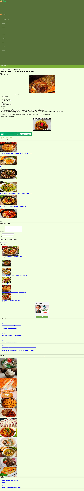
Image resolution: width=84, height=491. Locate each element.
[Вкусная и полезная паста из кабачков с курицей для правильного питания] (8, 191)
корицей (4, 137)
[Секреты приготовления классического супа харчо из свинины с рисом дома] (6, 274)
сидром (10, 137)
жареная (1, 137)
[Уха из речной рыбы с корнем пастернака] (8, 446)
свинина (7, 137)
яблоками (12, 137)
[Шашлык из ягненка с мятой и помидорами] (8, 466)
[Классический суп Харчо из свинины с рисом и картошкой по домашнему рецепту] (6, 299)
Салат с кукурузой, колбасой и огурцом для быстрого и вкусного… (12, 283)
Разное (3, 50)
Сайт (1, 236)
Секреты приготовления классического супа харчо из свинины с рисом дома (14, 275)
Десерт (3, 42)
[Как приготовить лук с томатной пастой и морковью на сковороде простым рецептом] (8, 218)
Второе (3, 27)
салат (43, 357)
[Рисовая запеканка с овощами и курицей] (8, 476)
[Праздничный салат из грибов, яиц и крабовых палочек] (8, 367)
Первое (3, 23)
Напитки (3, 46)
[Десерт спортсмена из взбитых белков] (8, 377)
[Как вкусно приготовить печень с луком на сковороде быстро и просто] (8, 178)
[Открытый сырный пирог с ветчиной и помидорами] (8, 387)
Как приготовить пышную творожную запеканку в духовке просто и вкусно (15, 153)
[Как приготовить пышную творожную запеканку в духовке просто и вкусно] (8, 151)
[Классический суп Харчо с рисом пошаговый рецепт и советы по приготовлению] (6, 266)
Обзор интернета (6, 57)
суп (48, 356)
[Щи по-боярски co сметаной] (8, 397)
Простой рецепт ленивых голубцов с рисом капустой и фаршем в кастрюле (14, 256)
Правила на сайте (6, 19)
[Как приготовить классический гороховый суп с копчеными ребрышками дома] (8, 456)
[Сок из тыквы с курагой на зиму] (8, 407)
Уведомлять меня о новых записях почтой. (8, 241)
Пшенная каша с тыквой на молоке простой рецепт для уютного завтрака (15, 166)
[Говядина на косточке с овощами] (8, 417)
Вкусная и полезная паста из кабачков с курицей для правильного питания (15, 193)
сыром (50, 356)
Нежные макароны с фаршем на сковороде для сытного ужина (13, 206)
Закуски (3, 34)
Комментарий (2, 231)
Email (1, 234)
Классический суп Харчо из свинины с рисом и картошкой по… (12, 300)
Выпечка (3, 38)
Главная (1, 69)
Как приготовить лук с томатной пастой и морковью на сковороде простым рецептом (18, 219)
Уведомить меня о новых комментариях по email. (9, 239)
